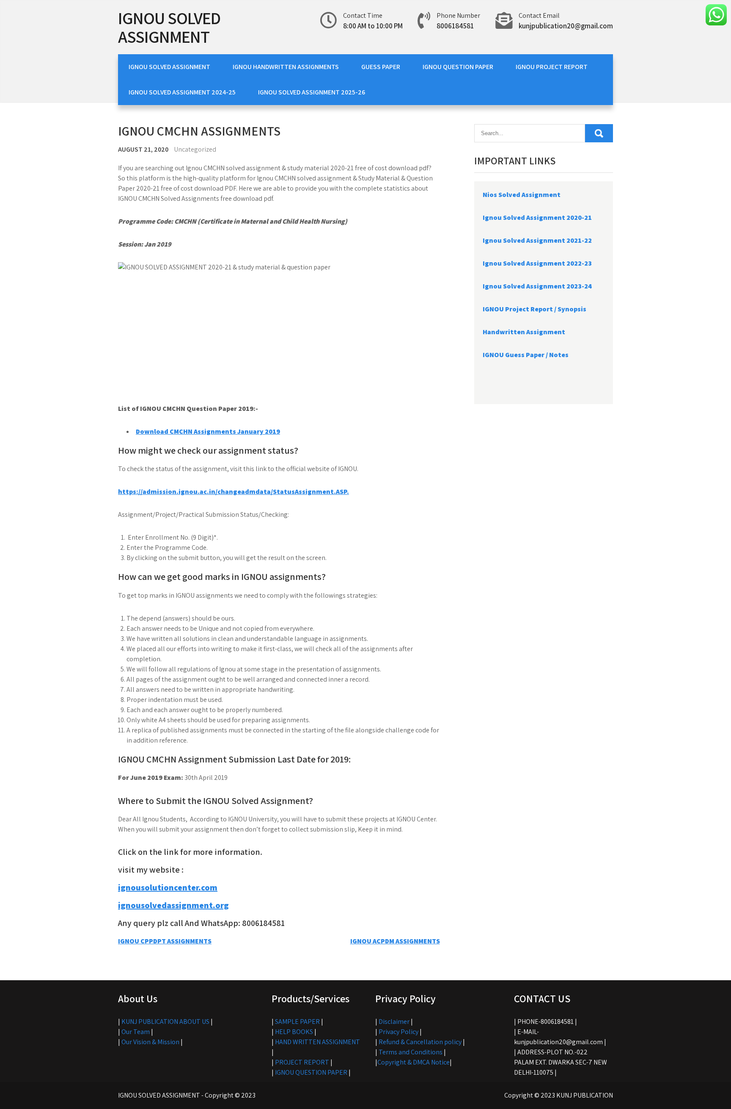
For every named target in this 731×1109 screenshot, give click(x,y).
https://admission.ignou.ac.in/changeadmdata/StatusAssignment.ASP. (233, 491)
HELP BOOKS (294, 1031)
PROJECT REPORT (302, 1062)
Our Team (135, 1031)
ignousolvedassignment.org (173, 905)
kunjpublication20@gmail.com (566, 25)
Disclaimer (394, 1021)
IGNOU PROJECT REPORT (552, 66)
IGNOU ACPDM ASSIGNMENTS (395, 941)
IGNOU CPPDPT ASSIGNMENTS (165, 941)
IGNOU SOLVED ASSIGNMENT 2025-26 (311, 92)
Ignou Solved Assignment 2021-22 (537, 240)
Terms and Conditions (410, 1052)
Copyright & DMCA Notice (413, 1062)
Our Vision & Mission (150, 1041)
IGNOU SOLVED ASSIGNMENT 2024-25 (182, 92)
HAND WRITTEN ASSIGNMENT (317, 1041)
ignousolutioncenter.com (167, 887)
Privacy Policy (398, 1031)
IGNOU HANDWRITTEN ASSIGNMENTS (286, 66)
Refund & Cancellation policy (420, 1041)
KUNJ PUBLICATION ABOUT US (165, 1021)
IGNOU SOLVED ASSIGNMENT (169, 27)
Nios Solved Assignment (522, 194)
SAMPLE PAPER (297, 1021)
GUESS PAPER (380, 66)
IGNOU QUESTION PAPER (458, 66)
